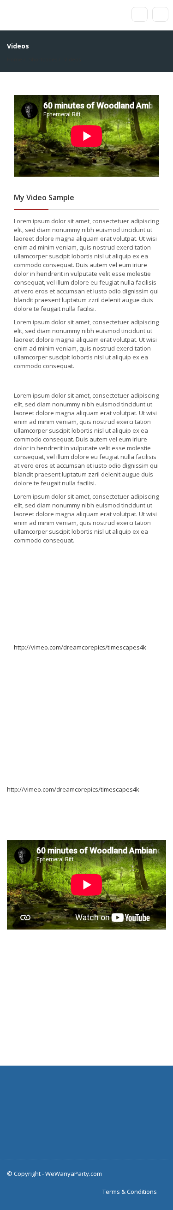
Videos (72, 59)
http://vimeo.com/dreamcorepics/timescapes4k (80, 647)
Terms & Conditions (129, 1191)
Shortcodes (43, 59)
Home (14, 59)
